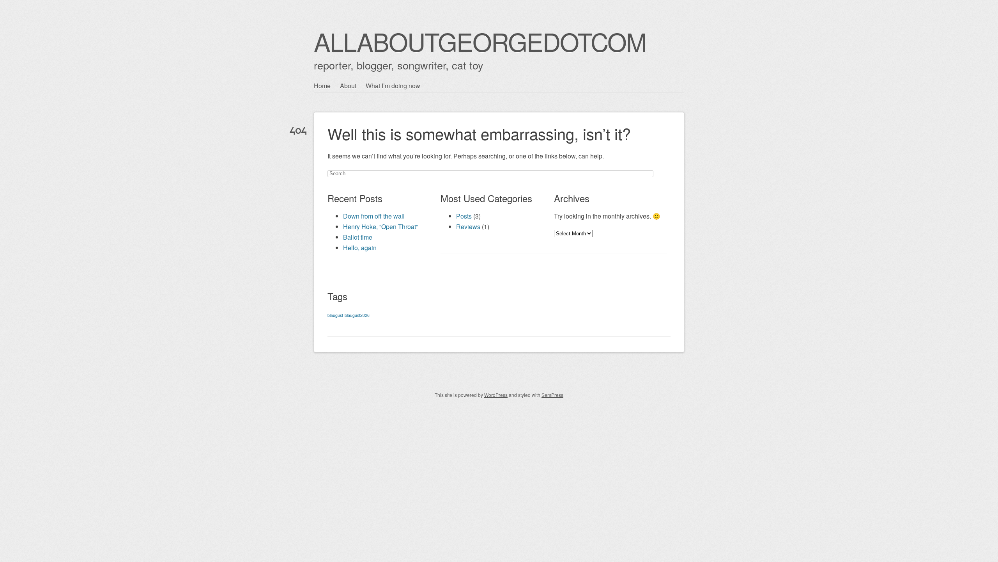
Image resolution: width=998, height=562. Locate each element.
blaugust (335, 315)
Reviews (468, 226)
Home (322, 85)
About (348, 85)
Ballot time (357, 237)
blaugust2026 (357, 315)
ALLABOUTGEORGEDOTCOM (480, 41)
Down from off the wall (374, 216)
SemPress (552, 394)
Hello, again (360, 247)
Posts (464, 216)
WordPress (496, 394)
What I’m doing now (393, 85)
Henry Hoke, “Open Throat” (380, 226)
